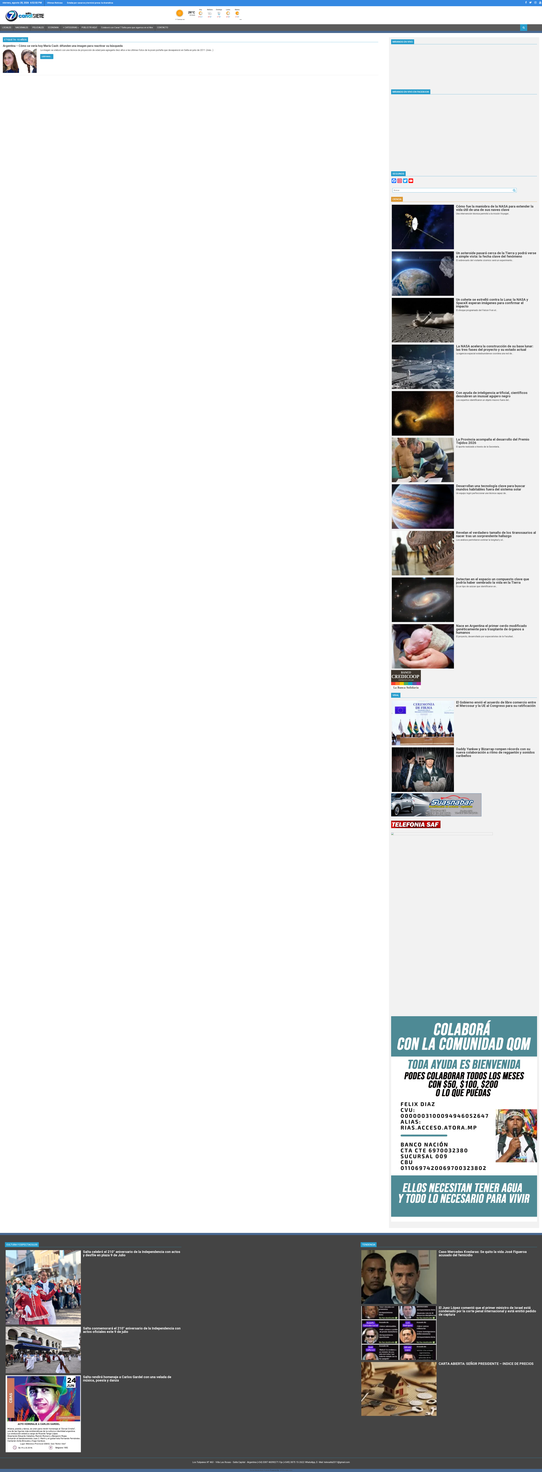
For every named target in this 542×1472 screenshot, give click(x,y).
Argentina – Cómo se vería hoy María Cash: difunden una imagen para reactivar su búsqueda (63, 46)
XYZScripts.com (286, 1470)
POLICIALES (38, 27)
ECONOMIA (53, 27)
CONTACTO (162, 27)
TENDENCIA (368, 1244)
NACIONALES (22, 27)
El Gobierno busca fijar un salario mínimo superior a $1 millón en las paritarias (90, 4)
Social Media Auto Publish (260, 1470)
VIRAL (396, 695)
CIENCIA (397, 199)
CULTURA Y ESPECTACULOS (21, 1244)
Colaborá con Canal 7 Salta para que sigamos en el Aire (127, 27)
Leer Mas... (47, 56)
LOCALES (6, 27)
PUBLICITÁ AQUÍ (89, 27)
